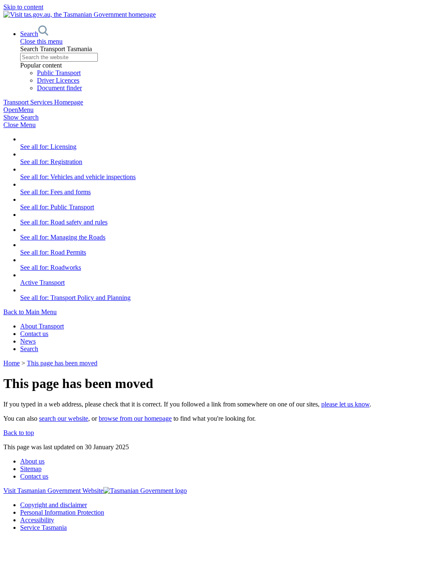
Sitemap (31, 468)
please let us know (345, 404)
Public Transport (59, 72)
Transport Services (43, 102)
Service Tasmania (43, 527)
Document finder (59, 87)
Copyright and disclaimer (53, 504)
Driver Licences (58, 80)
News (28, 341)
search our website (63, 418)
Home (11, 363)
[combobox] (223, 57)
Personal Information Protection (62, 512)
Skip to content (23, 6)
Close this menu (41, 41)
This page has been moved (62, 363)
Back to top (18, 432)
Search (29, 348)
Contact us (34, 333)
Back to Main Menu (30, 311)
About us (32, 461)
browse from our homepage (135, 418)
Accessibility (37, 520)
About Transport (42, 326)
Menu (18, 109)
